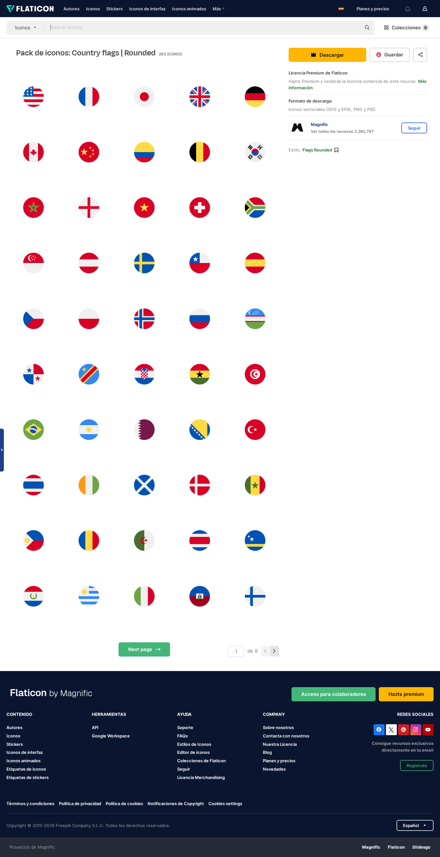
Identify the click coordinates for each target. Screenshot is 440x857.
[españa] (255, 263)
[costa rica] (199, 540)
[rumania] (88, 540)
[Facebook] (379, 729)
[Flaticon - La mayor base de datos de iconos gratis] (30, 8)
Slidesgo (421, 847)
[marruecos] (33, 207)
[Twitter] (391, 729)
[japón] (144, 96)
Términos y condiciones (30, 803)
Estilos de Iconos (194, 744)
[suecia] (144, 263)
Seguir (183, 769)
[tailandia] (33, 485)
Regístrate (417, 765)
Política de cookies (124, 803)
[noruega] (144, 318)
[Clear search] (353, 28)
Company (274, 714)
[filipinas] (33, 540)
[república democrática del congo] (88, 374)
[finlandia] (255, 596)
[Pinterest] (403, 729)
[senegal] (255, 485)
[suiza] (199, 207)
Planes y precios (373, 8)
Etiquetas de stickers (27, 777)
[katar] (144, 429)
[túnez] (255, 374)
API (95, 727)
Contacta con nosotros (286, 735)
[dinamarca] (199, 485)
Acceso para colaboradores (333, 694)
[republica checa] (33, 318)
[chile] (199, 263)
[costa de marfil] (88, 485)
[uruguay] (88, 596)
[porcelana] (88, 152)
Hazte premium (406, 694)
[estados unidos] (33, 96)
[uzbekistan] (255, 318)
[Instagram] (415, 729)
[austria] (88, 263)
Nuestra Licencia (280, 744)
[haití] (199, 596)
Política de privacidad (80, 803)
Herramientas (109, 714)
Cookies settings (225, 803)
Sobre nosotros (278, 727)
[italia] (144, 596)
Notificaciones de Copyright (176, 803)
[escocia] (144, 485)
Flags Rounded (317, 149)
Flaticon (396, 847)
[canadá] (33, 152)
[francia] (88, 96)
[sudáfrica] (255, 207)
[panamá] (33, 374)
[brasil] (33, 429)
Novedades (274, 769)
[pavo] (255, 429)
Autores (71, 8)
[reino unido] (199, 96)
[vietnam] (144, 207)
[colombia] (144, 152)
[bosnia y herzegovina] (199, 429)
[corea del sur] (255, 152)
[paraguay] (33, 596)
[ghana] (199, 374)
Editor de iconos (193, 752)
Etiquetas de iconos (26, 769)
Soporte (185, 727)
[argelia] (144, 540)
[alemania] (255, 96)
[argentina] (88, 429)
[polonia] (88, 318)
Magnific (371, 847)
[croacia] (144, 374)
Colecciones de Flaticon (201, 760)
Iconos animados (189, 8)
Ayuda (184, 714)
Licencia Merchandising (201, 777)
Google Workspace (111, 735)
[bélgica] (199, 152)
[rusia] (199, 318)
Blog (267, 752)
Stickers (114, 8)
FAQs (182, 735)
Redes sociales (415, 714)
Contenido (19, 714)
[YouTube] (428, 729)
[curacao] (255, 540)
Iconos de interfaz (147, 8)
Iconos (93, 8)
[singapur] (33, 263)
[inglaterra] (88, 207)
